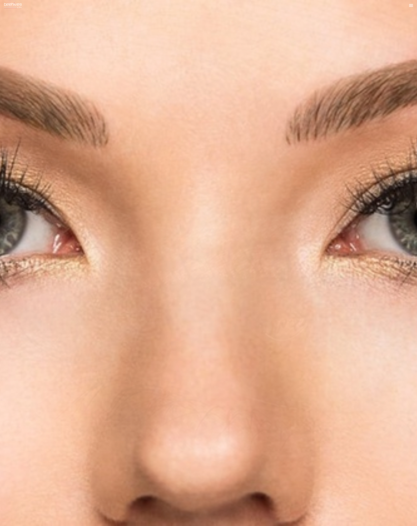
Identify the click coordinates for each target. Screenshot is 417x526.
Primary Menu (411, 5)
